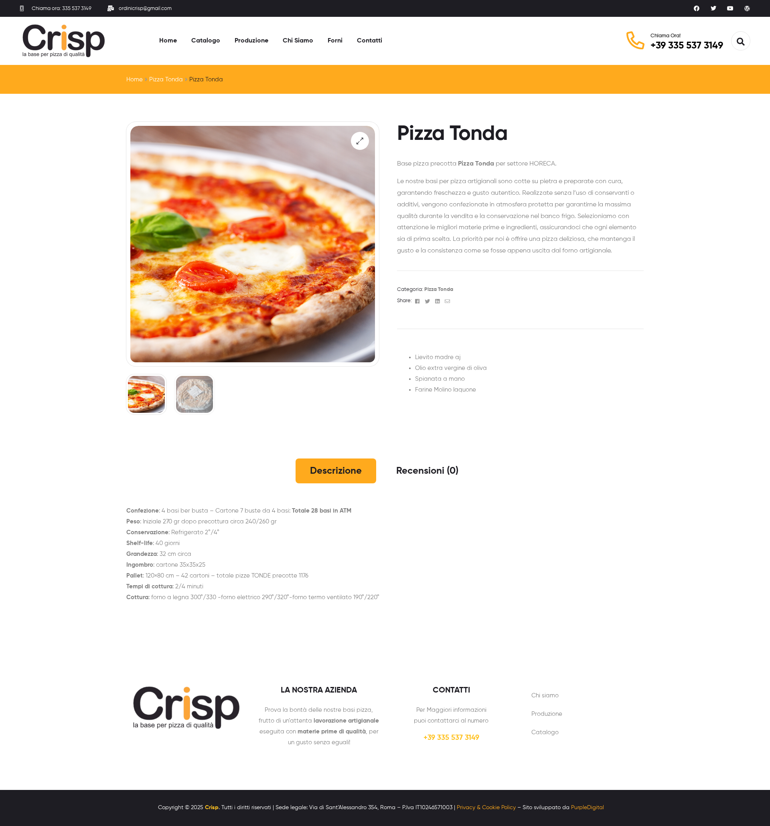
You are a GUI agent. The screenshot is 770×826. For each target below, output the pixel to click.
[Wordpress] (747, 8)
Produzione (546, 714)
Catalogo (545, 732)
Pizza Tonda (166, 80)
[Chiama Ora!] (635, 40)
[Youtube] (730, 8)
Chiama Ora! (665, 35)
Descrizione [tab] (336, 471)
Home (134, 80)
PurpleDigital (587, 807)
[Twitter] (713, 8)
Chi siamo (545, 696)
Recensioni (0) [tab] (427, 471)
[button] (360, 141)
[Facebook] (696, 8)
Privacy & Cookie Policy (486, 807)
